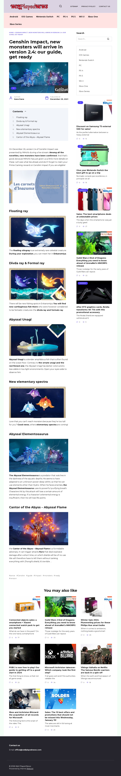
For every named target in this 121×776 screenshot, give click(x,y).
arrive (12, 576)
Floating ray (21, 117)
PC (58, 17)
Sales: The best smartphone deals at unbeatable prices (93, 215)
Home (11, 32)
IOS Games (27, 17)
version (13, 578)
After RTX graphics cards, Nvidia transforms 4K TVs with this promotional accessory (92, 309)
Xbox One (93, 17)
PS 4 (65, 17)
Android (14, 17)
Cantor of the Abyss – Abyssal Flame (33, 137)
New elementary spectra (28, 129)
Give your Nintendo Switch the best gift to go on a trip (92, 171)
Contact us (104, 6)
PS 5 (73, 17)
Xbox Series (16, 24)
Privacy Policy (88, 6)
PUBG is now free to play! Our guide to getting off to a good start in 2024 (24, 670)
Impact (38, 576)
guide (30, 576)
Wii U (81, 17)
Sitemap (74, 6)
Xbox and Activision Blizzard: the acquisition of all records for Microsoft (24, 715)
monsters (48, 576)
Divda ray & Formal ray (26, 121)
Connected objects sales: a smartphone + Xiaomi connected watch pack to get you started (24, 624)
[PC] (94, 122)
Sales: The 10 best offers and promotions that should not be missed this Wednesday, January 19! (59, 716)
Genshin (21, 576)
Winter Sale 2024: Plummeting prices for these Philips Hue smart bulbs (95, 622)
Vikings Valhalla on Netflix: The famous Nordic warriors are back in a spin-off (95, 670)
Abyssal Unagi (22, 125)
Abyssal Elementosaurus (28, 133)
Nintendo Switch (44, 17)
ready (57, 576)
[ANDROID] (94, 209)
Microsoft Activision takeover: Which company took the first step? (60, 670)
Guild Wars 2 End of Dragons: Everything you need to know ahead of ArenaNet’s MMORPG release (91, 262)
